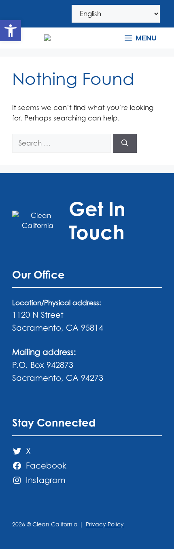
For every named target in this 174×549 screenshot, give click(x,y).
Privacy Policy (105, 524)
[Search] (125, 143)
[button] (10, 30)
